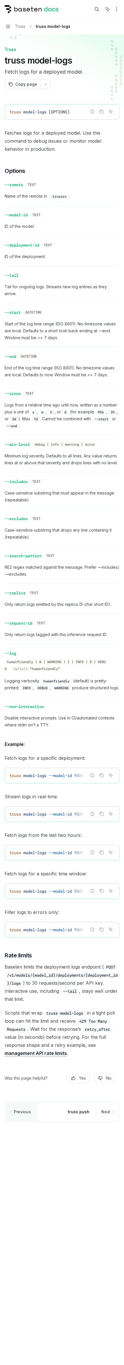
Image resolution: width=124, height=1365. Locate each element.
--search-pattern (23, 555)
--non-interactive (24, 706)
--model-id (16, 215)
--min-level (17, 444)
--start (13, 312)
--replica (15, 593)
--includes (16, 481)
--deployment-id (22, 245)
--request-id (18, 623)
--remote (14, 184)
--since (13, 393)
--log (10, 653)
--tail (11, 275)
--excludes (16, 518)
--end (10, 356)
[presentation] (62, 775)
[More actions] (116, 9)
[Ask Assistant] (110, 111)
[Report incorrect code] (92, 111)
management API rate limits (36, 1053)
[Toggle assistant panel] (107, 9)
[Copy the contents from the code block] (101, 111)
